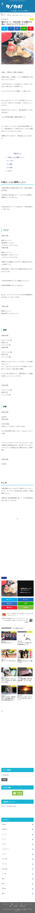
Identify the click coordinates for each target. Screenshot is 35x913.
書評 (3, 883)
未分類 (4, 888)
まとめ (9, 171)
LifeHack (4, 829)
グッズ (4, 839)
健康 (9, 164)
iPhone (4, 824)
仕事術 (12, 904)
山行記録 (4, 869)
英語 (3, 893)
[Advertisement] (17, 533)
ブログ (10, 160)
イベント (4, 834)
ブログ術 (4, 859)
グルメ (4, 844)
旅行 (3, 878)
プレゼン (4, 864)
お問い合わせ (23, 906)
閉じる (19, 153)
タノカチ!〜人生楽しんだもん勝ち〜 (19, 909)
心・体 (4, 577)
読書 (9, 167)
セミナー (4, 854)
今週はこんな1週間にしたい (15, 157)
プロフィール (5, 904)
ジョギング (5, 849)
